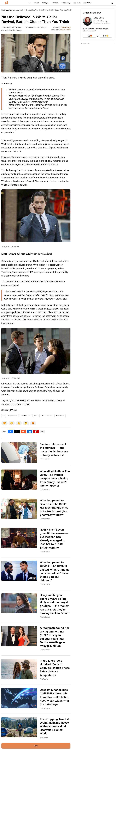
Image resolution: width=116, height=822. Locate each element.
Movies (36, 3)
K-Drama (55, 3)
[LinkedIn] (29, 431)
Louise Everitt (65, 30)
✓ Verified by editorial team (11, 27)
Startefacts (5, 10)
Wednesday (66, 3)
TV (29, 3)
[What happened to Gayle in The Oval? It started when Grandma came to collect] (35, 573)
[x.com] (17, 431)
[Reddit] (23, 431)
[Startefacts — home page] (6, 2)
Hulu (35, 416)
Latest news (14, 10)
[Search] (112, 3)
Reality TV (87, 3)
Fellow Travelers (46, 416)
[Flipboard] (36, 431)
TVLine (13, 410)
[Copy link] (42, 431)
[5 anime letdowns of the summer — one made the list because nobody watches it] (35, 452)
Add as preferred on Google (11, 30)
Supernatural (12, 416)
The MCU (76, 3)
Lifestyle (45, 3)
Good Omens (25, 416)
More (36, 746)
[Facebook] (10, 431)
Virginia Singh (65, 27)
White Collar (60, 416)
